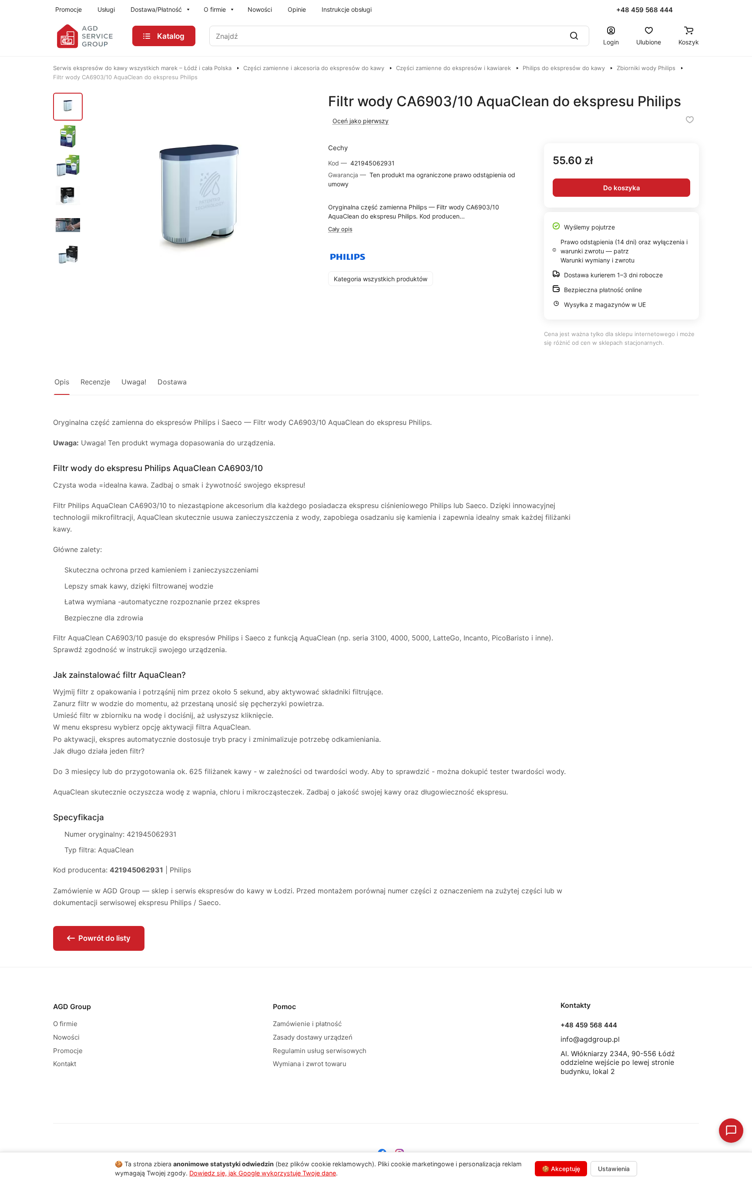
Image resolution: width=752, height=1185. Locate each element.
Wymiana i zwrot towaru (309, 1064)
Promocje (68, 1051)
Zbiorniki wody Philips (646, 67)
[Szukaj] (574, 36)
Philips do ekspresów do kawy (564, 67)
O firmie (65, 1024)
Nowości (66, 1037)
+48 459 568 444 (644, 10)
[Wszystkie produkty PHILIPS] (347, 257)
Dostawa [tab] (172, 381)
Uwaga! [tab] (133, 381)
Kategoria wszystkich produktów (380, 279)
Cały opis (340, 229)
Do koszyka (621, 188)
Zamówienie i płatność (307, 1024)
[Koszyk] (688, 30)
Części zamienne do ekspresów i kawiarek (453, 67)
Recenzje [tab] (95, 381)
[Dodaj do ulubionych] (690, 120)
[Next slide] (319, 205)
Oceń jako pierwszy (360, 121)
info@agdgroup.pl (590, 1039)
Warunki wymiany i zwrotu (597, 260)
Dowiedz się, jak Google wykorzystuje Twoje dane (262, 1173)
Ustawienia (614, 1168)
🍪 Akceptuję (561, 1168)
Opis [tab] (61, 381)
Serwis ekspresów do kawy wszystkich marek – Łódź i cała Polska (142, 67)
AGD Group (72, 1006)
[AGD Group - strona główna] (85, 36)
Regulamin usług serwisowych (319, 1051)
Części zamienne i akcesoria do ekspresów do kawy (313, 67)
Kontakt (64, 1064)
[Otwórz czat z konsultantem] (731, 1130)
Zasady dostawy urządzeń (312, 1037)
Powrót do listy (104, 938)
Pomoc (284, 1006)
